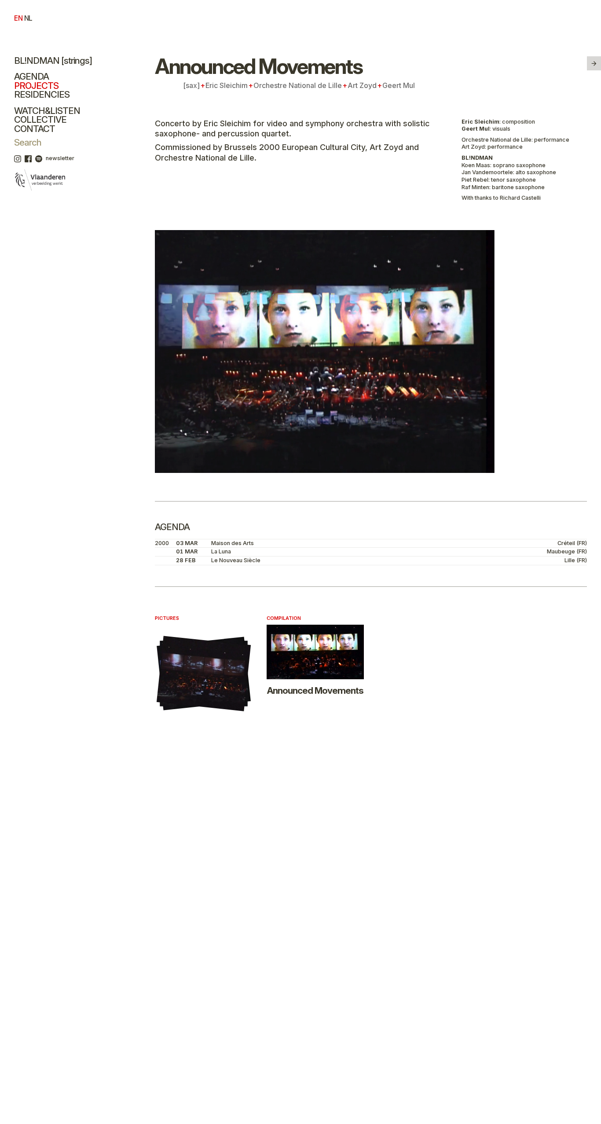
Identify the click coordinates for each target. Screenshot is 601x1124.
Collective (40, 119)
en (18, 18)
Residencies (42, 94)
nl (28, 18)
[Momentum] (594, 63)
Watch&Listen (47, 110)
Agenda (31, 76)
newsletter (60, 158)
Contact (34, 128)
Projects (36, 85)
